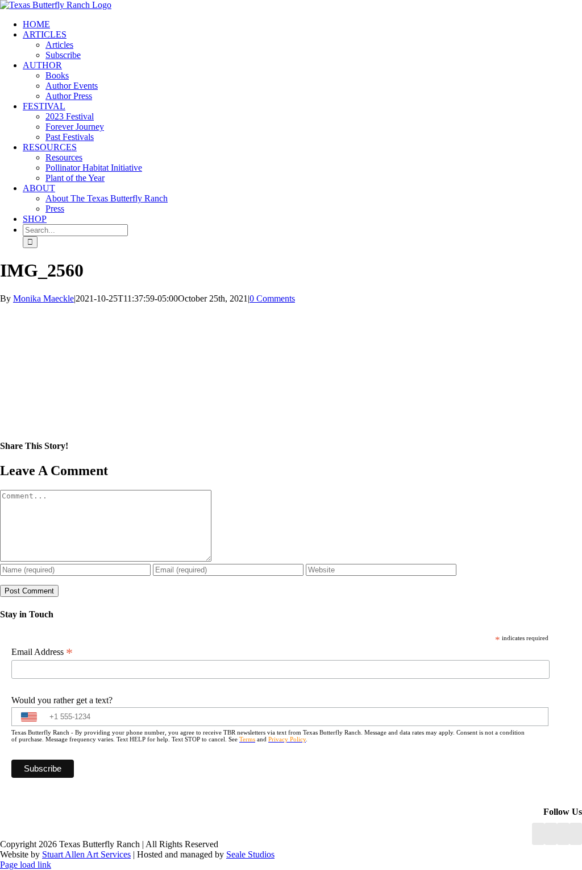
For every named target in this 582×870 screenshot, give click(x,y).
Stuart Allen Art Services (86, 854)
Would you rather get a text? (62, 700)
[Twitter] (575, 834)
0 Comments (272, 298)
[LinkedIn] (550, 834)
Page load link (25, 864)
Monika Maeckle (43, 298)
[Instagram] (563, 834)
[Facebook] (538, 834)
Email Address (42, 652)
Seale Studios (250, 854)
